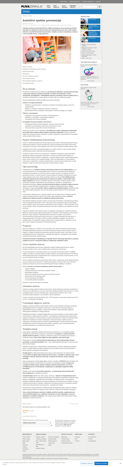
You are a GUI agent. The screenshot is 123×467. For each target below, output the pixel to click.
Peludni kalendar (52, 439)
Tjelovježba (25, 449)
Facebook (77, 437)
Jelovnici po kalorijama (53, 437)
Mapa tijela (49, 6)
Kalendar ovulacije (40, 437)
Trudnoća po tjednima (41, 439)
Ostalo (30, 15)
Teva (89, 437)
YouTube (77, 441)
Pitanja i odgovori (88, 1)
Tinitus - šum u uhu (86, 58)
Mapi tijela (66, 424)
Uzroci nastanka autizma (31, 76)
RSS (76, 439)
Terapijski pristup (29, 83)
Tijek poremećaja (29, 71)
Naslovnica (63, 1)
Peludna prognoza (52, 441)
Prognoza (27, 74)
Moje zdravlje (56, 6)
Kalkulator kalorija (40, 448)
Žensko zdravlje (26, 437)
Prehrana (25, 447)
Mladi (24, 443)
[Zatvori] (120, 463)
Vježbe (50, 445)
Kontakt (98, 1)
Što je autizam (28, 66)
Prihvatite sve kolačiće (101, 463)
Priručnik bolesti (74, 1)
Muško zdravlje (26, 439)
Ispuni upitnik (90, 80)
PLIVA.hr (90, 439)
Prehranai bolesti (73, 6)
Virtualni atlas (51, 443)
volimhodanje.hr (92, 441)
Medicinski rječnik (66, 441)
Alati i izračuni (64, 6)
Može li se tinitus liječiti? (88, 53)
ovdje (48, 407)
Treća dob (25, 445)
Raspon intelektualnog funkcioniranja (35, 69)
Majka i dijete (26, 441)
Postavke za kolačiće (86, 463)
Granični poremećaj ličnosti (88, 51)
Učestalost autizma (29, 78)
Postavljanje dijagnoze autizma (33, 81)
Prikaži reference (27, 403)
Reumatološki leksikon (67, 443)
